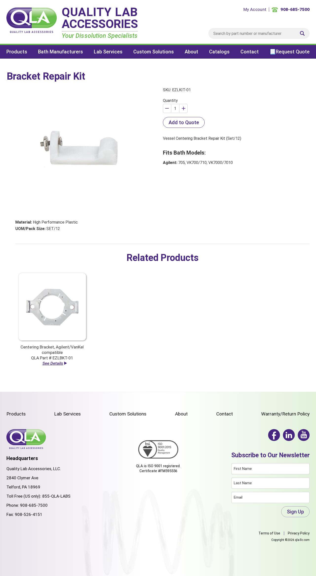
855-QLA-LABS (56, 496)
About (191, 52)
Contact (249, 52)
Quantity (170, 100)
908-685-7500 (34, 505)
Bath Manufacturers (60, 52)
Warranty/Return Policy (285, 414)
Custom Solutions (153, 52)
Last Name (243, 483)
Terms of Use (269, 533)
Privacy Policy (299, 533)
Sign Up (295, 512)
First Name (243, 468)
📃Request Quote (290, 52)
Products (16, 52)
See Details (52, 363)
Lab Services (108, 52)
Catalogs (219, 52)
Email (238, 497)
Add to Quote (184, 122)
